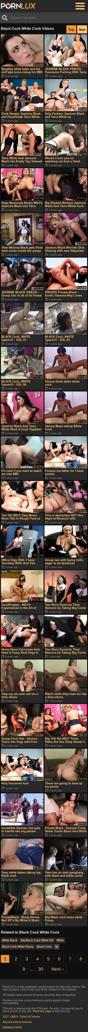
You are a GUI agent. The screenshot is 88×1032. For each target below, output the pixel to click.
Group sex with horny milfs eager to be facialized (64, 561)
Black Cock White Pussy (18, 946)
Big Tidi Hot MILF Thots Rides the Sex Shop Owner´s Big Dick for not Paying (65, 740)
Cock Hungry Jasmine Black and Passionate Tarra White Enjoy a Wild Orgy (21, 115)
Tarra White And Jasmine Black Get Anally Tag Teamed (21, 159)
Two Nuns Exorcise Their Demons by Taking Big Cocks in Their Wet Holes (65, 606)
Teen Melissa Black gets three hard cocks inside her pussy (22, 249)
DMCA (14, 1016)
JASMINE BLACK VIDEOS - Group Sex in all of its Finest (21, 294)
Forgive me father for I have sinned (64, 472)
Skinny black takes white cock (62, 383)
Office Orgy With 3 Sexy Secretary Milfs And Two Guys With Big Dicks (18, 561)
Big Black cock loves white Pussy (63, 919)
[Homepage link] (18, 6)
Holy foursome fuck (15, 783)
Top (71, 29)
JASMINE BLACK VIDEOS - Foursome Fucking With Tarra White (65, 70)
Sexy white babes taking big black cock (21, 874)
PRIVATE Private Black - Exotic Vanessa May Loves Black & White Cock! (63, 294)
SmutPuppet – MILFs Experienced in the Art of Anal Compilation (18, 606)
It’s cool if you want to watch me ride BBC (21, 472)
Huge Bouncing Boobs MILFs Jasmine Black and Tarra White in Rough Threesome (21, 204)
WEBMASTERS (12, 1027)
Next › (57, 969)
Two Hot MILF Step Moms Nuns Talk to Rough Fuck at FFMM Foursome (20, 517)
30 (40, 969)
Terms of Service (30, 1016)
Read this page (42, 1011)
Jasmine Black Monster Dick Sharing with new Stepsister (64, 249)
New (82, 29)
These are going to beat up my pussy (63, 785)
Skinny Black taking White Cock (63, 427)
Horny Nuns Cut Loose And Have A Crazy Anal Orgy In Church (20, 651)
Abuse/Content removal (17, 1022)
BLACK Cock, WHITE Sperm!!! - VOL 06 (15, 383)
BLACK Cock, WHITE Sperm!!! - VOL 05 (59, 338)
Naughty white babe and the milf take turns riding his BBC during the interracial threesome (22, 70)
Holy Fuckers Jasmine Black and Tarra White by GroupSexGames (64, 115)
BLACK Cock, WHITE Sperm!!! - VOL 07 (15, 338)
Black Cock (44, 946)
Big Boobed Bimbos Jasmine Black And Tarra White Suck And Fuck (65, 204)
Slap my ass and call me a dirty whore (19, 695)
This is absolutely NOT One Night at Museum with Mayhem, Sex (64, 517)
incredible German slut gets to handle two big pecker (20, 829)
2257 (6, 1016)
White (60, 940)
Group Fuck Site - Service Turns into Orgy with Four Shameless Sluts (19, 740)
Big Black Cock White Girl (37, 940)
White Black (9, 940)
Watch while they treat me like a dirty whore (66, 695)
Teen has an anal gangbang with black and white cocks (64, 874)
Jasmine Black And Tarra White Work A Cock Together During (21, 427)
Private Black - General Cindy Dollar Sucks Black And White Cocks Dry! (66, 829)
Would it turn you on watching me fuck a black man (62, 159)
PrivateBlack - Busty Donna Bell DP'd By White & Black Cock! (20, 919)
